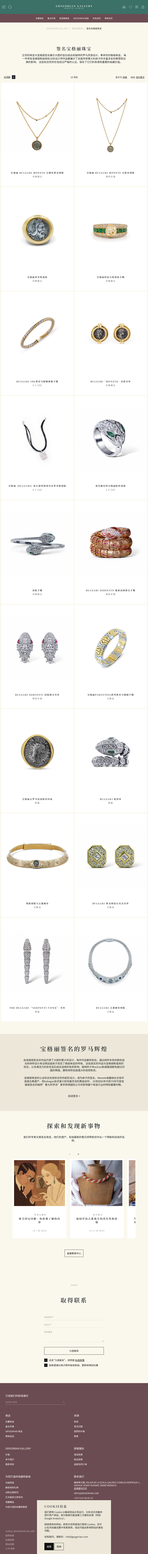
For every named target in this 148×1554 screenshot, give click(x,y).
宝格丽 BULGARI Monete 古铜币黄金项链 (37, 172)
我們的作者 (79, 1431)
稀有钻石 (109, 18)
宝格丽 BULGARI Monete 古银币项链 (111, 172)
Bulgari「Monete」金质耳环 (110, 381)
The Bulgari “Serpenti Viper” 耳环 (37, 1007)
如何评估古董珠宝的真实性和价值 (97, 1220)
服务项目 (9, 1464)
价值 (7, 1454)
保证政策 (78, 1454)
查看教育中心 (74, 1253)
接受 (49, 1546)
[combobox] (140, 77)
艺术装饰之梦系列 (14, 1497)
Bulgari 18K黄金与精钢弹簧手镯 (37, 381)
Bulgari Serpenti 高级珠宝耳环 (37, 694)
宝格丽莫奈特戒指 (37, 277)
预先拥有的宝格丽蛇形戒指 (110, 485)
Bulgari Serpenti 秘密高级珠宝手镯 (110, 590)
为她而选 (9, 1482)
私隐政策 (79, 1360)
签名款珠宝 (64, 18)
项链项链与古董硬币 (37, 903)
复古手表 (51, 18)
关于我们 (9, 1459)
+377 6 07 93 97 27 (83, 1497)
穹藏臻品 (9, 1501)
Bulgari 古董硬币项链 (110, 1007)
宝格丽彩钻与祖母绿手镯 (111, 277)
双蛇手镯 (37, 590)
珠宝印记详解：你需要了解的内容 (39, 1220)
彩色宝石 (97, 18)
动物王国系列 (11, 1492)
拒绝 (59, 1546)
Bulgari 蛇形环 (110, 799)
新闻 (76, 1421)
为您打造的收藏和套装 (16, 1506)
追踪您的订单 (80, 1464)
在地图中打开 (80, 1488)
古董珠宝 (39, 18)
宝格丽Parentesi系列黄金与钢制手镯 (110, 694)
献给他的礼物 (11, 1487)
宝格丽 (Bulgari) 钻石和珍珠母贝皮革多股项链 (37, 485)
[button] (78, 1154)
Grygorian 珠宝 (81, 18)
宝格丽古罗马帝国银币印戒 (37, 799)
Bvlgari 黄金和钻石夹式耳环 (110, 903)
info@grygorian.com (86, 1493)
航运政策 (78, 1459)
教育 (76, 1436)
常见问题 (78, 1426)
